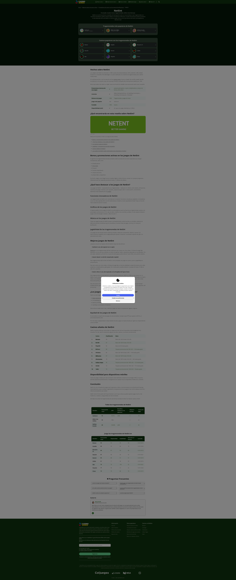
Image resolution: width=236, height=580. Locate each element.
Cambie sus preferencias (118, 298)
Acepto (118, 295)
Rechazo (118, 301)
